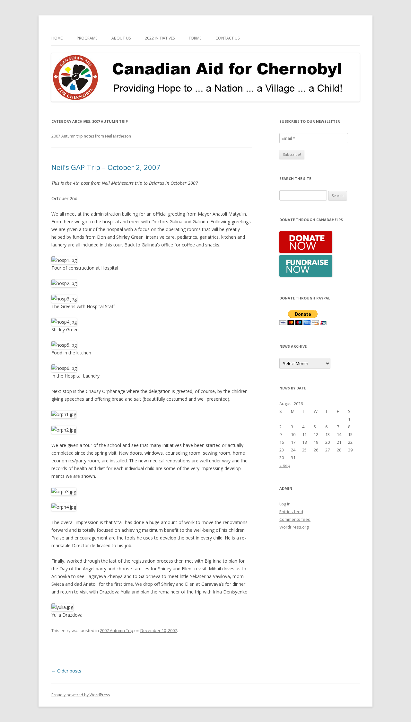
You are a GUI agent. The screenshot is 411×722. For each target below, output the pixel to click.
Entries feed (291, 511)
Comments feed (294, 519)
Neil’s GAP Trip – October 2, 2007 (106, 167)
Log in (285, 504)
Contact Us (227, 38)
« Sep (284, 465)
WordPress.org (294, 527)
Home (57, 38)
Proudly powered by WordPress (80, 695)
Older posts (66, 671)
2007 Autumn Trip (116, 630)
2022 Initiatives (160, 38)
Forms (195, 38)
